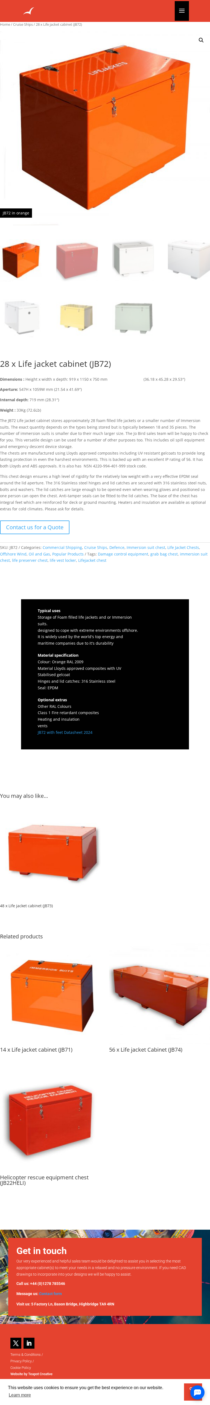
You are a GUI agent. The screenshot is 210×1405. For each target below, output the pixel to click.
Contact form (50, 1293)
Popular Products (68, 554)
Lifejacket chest (92, 560)
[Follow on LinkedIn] (29, 1343)
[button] (201, 40)
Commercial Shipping (62, 547)
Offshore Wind (13, 554)
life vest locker (63, 560)
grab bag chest (164, 554)
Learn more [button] (20, 1395)
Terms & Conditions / (26, 1354)
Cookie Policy (20, 1368)
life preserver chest (30, 560)
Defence (116, 547)
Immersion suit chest (146, 547)
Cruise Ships (23, 24)
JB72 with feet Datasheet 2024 (65, 732)
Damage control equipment (123, 554)
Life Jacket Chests (183, 547)
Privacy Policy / (22, 1361)
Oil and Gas (39, 554)
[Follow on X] (15, 1343)
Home (5, 24)
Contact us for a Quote (34, 527)
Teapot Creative (40, 1374)
